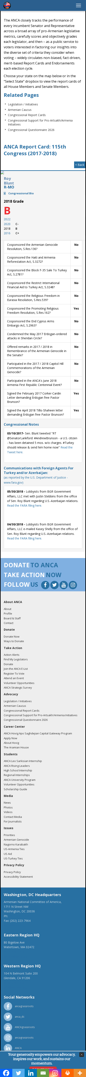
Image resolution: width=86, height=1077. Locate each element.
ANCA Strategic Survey (18, 687)
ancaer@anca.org (15, 956)
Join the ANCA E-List (16, 669)
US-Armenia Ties (14, 849)
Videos (8, 812)
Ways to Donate (14, 641)
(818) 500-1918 (14, 983)
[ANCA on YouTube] (64, 586)
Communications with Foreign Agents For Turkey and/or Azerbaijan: (38, 475)
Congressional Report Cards (27, 115)
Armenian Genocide (16, 839)
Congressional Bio (21, 193)
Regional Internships (17, 775)
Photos (8, 807)
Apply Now (10, 738)
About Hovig (11, 743)
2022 (7, 219)
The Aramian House (16, 747)
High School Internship (18, 770)
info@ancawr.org (15, 987)
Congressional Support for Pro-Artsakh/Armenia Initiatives (40, 715)
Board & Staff (12, 618)
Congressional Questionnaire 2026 (31, 130)
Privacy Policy (12, 872)
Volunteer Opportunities (19, 683)
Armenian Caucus (20, 110)
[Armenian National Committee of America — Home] (7, 5)
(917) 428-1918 (14, 952)
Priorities (9, 835)
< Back (79, 165)
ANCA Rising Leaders (17, 766)
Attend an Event (14, 678)
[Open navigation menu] (78, 5)
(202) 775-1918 (19, 916)
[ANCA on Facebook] (45, 586)
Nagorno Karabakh (16, 844)
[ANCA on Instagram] (73, 586)
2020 (7, 224)
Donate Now (11, 636)
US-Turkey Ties (13, 858)
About (7, 609)
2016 (7, 233)
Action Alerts (11, 655)
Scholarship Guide (15, 789)
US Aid (8, 854)
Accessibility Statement (18, 877)
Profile (8, 613)
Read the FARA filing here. (24, 505)
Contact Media (13, 817)
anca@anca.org (14, 925)
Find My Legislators (16, 659)
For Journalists (13, 821)
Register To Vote (14, 673)
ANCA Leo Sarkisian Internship (23, 761)
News (7, 802)
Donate (8, 664)
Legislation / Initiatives (23, 104)
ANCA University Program (19, 780)
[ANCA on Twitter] (54, 586)
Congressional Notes (21, 424)
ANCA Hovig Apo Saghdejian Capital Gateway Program (38, 733)
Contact (8, 623)
